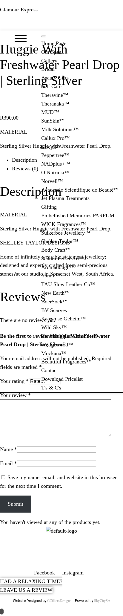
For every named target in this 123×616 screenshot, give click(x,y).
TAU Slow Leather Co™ (68, 284)
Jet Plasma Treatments (65, 198)
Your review (15, 395)
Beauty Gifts (55, 78)
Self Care (51, 86)
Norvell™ (52, 181)
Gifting (49, 207)
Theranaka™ (55, 104)
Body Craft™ (56, 250)
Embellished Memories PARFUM (77, 215)
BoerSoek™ (54, 302)
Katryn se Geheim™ (63, 319)
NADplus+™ (55, 164)
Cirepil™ (51, 147)
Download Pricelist (62, 379)
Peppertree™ (55, 155)
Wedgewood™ (57, 345)
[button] (61, 24)
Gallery (49, 61)
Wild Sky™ (54, 327)
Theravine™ (54, 95)
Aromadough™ (58, 267)
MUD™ (50, 112)
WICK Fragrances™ (63, 224)
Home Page (53, 43)
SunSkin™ (53, 121)
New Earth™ (55, 293)
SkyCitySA (102, 601)
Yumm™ (51, 276)
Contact (49, 370)
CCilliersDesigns (59, 601)
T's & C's (51, 388)
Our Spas (51, 52)
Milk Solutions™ (60, 129)
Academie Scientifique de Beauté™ (80, 190)
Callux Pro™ (55, 138)
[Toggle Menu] (43, 36)
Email (8, 463)
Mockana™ (54, 353)
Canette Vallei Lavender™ (70, 336)
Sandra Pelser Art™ (62, 259)
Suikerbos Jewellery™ (65, 233)
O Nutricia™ (55, 172)
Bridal (48, 69)
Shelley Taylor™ (59, 241)
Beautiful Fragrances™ (66, 362)
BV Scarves (54, 310)
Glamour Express (19, 10)
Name (8, 449)
